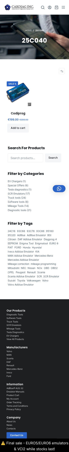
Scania (41, 272)
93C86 (40, 231)
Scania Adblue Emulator (21, 276)
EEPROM (13, 243)
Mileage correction (18, 263)
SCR (39, 276)
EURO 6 (53, 243)
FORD (18, 247)
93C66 (21, 231)
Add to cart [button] (18, 128)
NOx (39, 267)
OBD (46, 267)
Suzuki (12, 280)
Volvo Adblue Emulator (21, 284)
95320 (12, 235)
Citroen (12, 239)
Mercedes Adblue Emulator (23, 259)
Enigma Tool (26, 243)
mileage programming (43, 263)
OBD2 (54, 267)
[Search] (42, 7)
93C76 (31, 231)
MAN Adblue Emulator (20, 255)
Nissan (31, 267)
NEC (23, 267)
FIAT (10, 247)
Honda (26, 247)
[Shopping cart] (56, 7)
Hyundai (37, 247)
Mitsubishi (13, 267)
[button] (59, 188)
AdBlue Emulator (36, 235)
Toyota (21, 280)
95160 (50, 231)
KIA (37, 251)
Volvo (45, 280)
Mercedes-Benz (44, 255)
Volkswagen (34, 280)
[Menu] (63, 7)
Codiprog (18, 113)
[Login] (49, 7)
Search (53, 157)
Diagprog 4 (50, 239)
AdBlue (21, 235)
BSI (49, 235)
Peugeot (20, 272)
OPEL (11, 272)
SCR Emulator (51, 276)
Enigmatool (41, 243)
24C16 (11, 231)
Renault (31, 272)
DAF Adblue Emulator (30, 239)
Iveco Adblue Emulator (21, 251)
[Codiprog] (18, 93)
